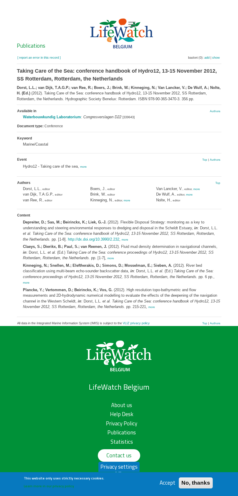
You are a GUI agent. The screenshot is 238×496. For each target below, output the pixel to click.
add (207, 57)
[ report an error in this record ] (39, 57)
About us (121, 405)
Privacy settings (119, 467)
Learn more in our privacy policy (49, 486)
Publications (31, 46)
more (83, 166)
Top (204, 159)
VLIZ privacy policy (136, 323)
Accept (167, 483)
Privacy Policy (121, 423)
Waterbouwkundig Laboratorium (52, 117)
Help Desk (121, 414)
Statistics (122, 442)
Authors (215, 111)
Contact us (119, 455)
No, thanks (195, 483)
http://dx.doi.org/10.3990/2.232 (93, 239)
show (216, 57)
